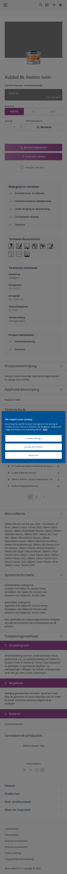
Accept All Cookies (33, 447)
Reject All (33, 455)
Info (45, 429)
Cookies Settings (33, 438)
